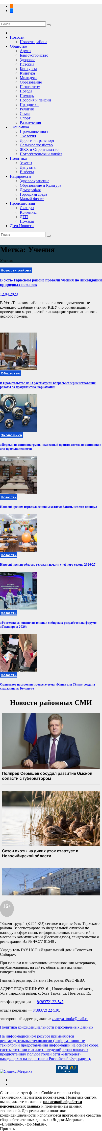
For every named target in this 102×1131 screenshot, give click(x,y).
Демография (30, 190)
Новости (17, 37)
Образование (31, 82)
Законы (26, 163)
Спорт (25, 118)
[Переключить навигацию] (2, 20)
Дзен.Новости (22, 226)
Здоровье (27, 60)
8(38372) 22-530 (46, 1010)
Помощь (27, 95)
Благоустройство (34, 55)
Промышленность (35, 131)
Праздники (29, 104)
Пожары (27, 221)
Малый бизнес (32, 199)
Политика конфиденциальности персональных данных (46, 1027)
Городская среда (33, 194)
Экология (28, 136)
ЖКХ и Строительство (39, 149)
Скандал (27, 208)
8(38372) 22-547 (50, 1002)
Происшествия (22, 203)
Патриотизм (30, 87)
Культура (27, 73)
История (27, 64)
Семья (25, 113)
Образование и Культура (40, 185)
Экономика (19, 127)
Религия (27, 109)
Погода (26, 91)
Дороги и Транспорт (37, 140)
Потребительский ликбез (41, 154)
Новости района (33, 42)
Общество (18, 46)
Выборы (27, 172)
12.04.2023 (9, 294)
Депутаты (28, 167)
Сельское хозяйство (36, 145)
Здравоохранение (34, 181)
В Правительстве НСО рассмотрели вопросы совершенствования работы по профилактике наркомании (48, 385)
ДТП (24, 217)
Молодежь (28, 78)
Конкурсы (28, 69)
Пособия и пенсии (35, 100)
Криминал (28, 212)
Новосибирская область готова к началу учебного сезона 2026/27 (48, 564)
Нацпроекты (20, 176)
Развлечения (30, 122)
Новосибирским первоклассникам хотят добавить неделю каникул (48, 507)
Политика (18, 158)
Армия (25, 51)
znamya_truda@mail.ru (70, 1019)
